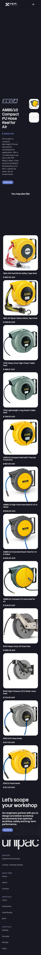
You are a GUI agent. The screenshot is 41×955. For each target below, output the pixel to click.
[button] (33, 4)
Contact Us (7, 830)
